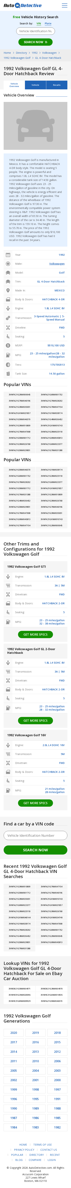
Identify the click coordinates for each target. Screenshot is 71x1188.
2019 (35, 1033)
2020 (13, 1033)
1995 (35, 1099)
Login (52, 1160)
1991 (57, 1099)
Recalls (56, 85)
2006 (57, 1061)
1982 (57, 1127)
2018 (57, 1033)
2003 (57, 1071)
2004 (35, 1071)
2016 (35, 1042)
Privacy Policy (24, 1149)
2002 (13, 1080)
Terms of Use (42, 1144)
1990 (13, 1108)
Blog (19, 1160)
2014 (13, 1052)
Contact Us (48, 1149)
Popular (17, 1155)
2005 (13, 1071)
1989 (35, 1108)
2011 (13, 1061)
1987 (13, 1118)
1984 (13, 1127)
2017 (13, 1042)
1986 (35, 1118)
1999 (13, 1090)
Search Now (33, 42)
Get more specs (35, 634)
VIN (39, 23)
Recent (55, 1155)
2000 (57, 1080)
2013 (35, 1052)
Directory (36, 1155)
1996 (13, 1099)
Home (23, 1144)
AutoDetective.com (23, 5)
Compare (35, 1160)
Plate (48, 23)
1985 (57, 1118)
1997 (57, 1090)
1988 (57, 1108)
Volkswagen (57, 263)
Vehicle (35, 85)
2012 (57, 1052)
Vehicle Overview (14, 85)
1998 (35, 1090)
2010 (35, 1061)
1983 (35, 1127)
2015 (57, 1042)
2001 (35, 1080)
